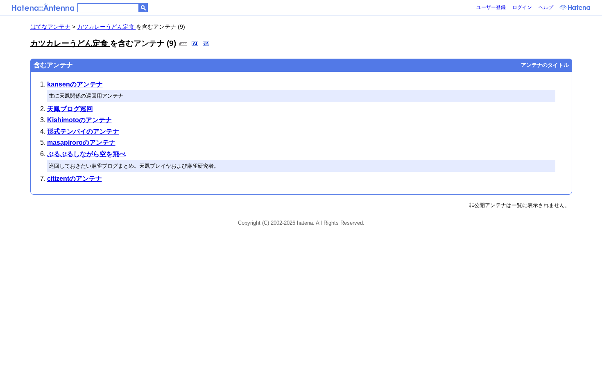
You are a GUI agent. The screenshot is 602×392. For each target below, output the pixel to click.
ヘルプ (546, 7)
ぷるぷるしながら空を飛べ (86, 153)
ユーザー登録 (491, 7)
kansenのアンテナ (75, 84)
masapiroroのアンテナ (81, 142)
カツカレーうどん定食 (106, 26)
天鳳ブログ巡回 (70, 108)
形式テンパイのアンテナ (83, 131)
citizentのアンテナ (74, 178)
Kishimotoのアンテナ (79, 119)
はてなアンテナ (50, 26)
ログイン (522, 7)
